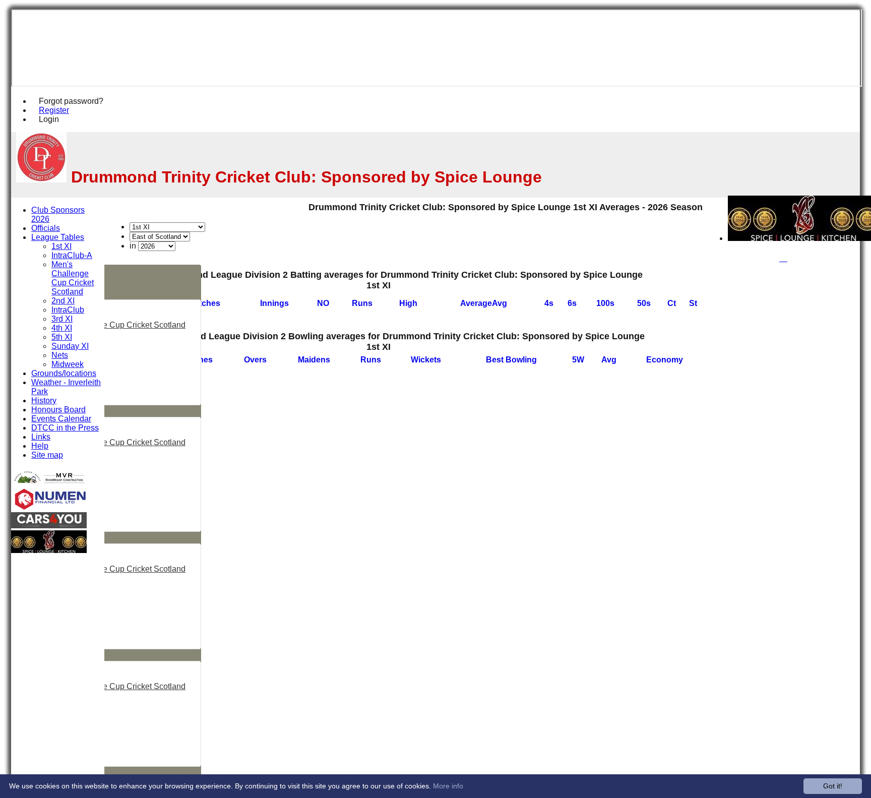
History (43, 400)
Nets (59, 355)
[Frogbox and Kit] (49, 483)
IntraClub (67, 309)
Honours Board (58, 409)
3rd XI (62, 319)
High (408, 303)
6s (572, 303)
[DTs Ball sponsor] (49, 525)
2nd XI (63, 300)
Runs (362, 303)
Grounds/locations (63, 373)
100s (605, 303)
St (693, 303)
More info (448, 786)
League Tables (57, 237)
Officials (45, 228)
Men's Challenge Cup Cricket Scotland (116, 325)
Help (39, 446)
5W (578, 359)
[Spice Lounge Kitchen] (49, 550)
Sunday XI (70, 346)
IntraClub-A (71, 255)
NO (323, 303)
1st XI (61, 246)
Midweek (67, 364)
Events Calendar (61, 418)
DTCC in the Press (65, 427)
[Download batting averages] (701, 294)
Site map (47, 455)
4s (548, 303)
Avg (608, 359)
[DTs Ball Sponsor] (49, 507)
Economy (664, 359)
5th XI (61, 337)
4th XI (61, 328)
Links (40, 437)
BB (511, 359)
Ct (671, 303)
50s (644, 303)
